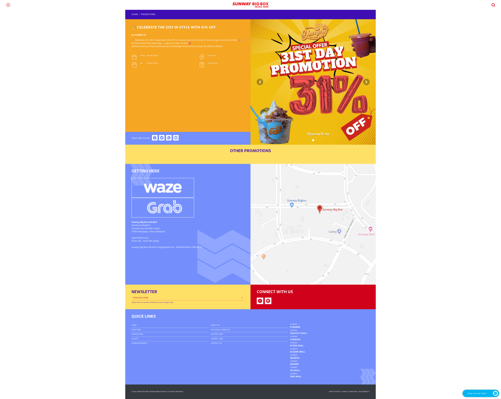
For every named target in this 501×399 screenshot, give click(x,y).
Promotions (148, 14)
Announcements (139, 343)
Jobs (221, 339)
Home (135, 14)
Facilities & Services (220, 330)
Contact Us (216, 343)
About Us (215, 325)
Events (135, 339)
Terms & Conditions (349, 391)
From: (143, 56)
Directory (136, 330)
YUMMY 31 (140, 35)
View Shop (212, 63)
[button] (492, 5)
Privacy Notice (334, 391)
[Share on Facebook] (154, 140)
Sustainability (363, 391)
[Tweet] (162, 140)
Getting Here (217, 334)
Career (214, 339)
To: (141, 63)
